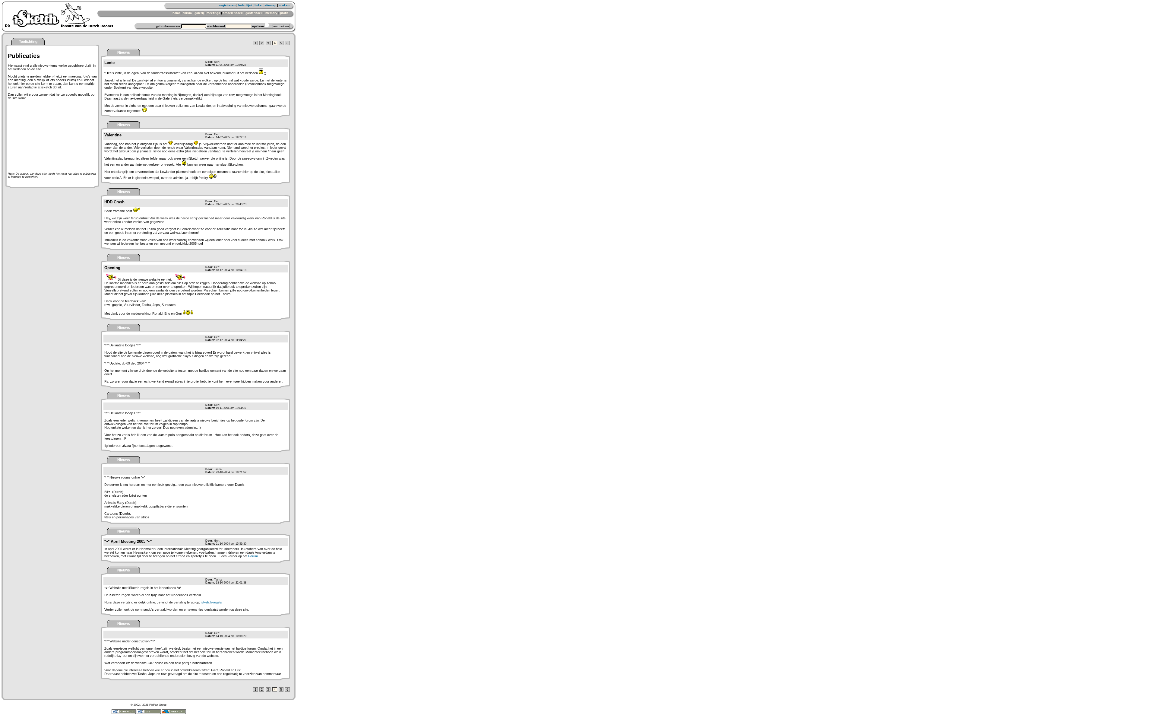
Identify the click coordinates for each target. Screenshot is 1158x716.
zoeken (284, 5)
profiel (285, 12)
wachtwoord (216, 26)
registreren (227, 5)
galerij (199, 12)
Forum (253, 556)
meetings (213, 12)
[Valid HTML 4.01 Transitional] (124, 712)
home (176, 12)
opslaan (258, 26)
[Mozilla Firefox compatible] (174, 712)
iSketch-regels (211, 602)
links (258, 5)
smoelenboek (233, 12)
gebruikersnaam (168, 26)
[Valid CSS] (149, 712)
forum (187, 12)
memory (271, 12)
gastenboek (254, 12)
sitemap (270, 5)
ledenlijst (245, 5)
